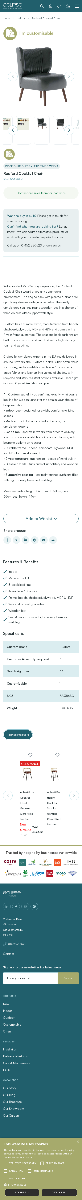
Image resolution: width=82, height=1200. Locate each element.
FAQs (6, 1070)
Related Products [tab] (18, 734)
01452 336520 (31, 245)
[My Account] (50, 6)
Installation (10, 1049)
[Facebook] (7, 540)
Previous (13, 76)
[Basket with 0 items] (67, 6)
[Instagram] (25, 906)
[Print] (53, 540)
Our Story (9, 1088)
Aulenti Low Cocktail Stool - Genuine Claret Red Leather (27, 806)
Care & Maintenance (17, 1063)
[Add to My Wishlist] (30, 755)
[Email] (44, 540)
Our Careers (11, 1115)
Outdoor (9, 1017)
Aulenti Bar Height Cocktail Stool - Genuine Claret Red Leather (54, 808)
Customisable (12, 1024)
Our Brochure (12, 1102)
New (6, 1004)
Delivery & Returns (15, 1056)
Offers (7, 1031)
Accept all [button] (22, 1192)
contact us (53, 245)
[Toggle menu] (75, 6)
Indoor (7, 1011)
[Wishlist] (58, 6)
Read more (26, 1157)
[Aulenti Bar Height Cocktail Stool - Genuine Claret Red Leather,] (54, 774)
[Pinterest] (35, 540)
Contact (8, 954)
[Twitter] (16, 540)
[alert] (41, 1169)
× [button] (77, 1141)
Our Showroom (13, 1109)
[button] (41, 1184)
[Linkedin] (25, 540)
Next (69, 76)
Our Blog (9, 1095)
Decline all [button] (59, 1192)
